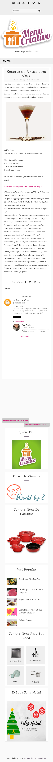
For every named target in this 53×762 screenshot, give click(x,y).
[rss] (39, 3)
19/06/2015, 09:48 (29, 328)
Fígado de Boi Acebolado (30, 599)
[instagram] (14, 3)
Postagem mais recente (15, 420)
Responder (17, 317)
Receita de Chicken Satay (30, 579)
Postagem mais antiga (37, 424)
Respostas (19, 322)
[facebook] (29, 3)
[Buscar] (39, 11)
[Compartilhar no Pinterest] (35, 282)
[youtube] (24, 3)
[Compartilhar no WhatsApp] (39, 282)
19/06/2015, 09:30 (20, 303)
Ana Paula (26, 325)
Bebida (36, 80)
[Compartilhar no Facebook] (26, 282)
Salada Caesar (25, 620)
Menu (8, 61)
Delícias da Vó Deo (21, 300)
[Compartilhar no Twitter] (30, 282)
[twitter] (34, 3)
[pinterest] (19, 3)
